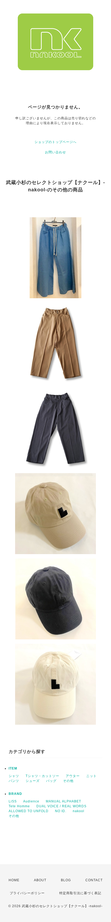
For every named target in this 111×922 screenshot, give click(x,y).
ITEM (13, 768)
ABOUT (40, 880)
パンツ (14, 781)
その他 (68, 781)
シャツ (14, 776)
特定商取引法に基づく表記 (80, 893)
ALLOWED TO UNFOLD (28, 811)
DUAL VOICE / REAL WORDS (61, 806)
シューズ (33, 781)
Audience (31, 801)
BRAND (15, 794)
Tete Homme (19, 806)
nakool (78, 811)
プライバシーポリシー (27, 893)
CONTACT (94, 880)
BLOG (66, 880)
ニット (91, 776)
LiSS (13, 801)
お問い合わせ (55, 152)
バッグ (51, 781)
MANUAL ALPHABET (63, 801)
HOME (14, 880)
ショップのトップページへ (55, 142)
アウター (73, 776)
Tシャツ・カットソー (42, 776)
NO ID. (60, 811)
